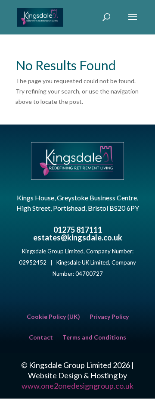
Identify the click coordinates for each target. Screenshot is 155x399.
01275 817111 (77, 229)
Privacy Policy (109, 317)
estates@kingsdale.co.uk (77, 237)
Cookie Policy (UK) (53, 317)
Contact (41, 337)
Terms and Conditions (94, 337)
